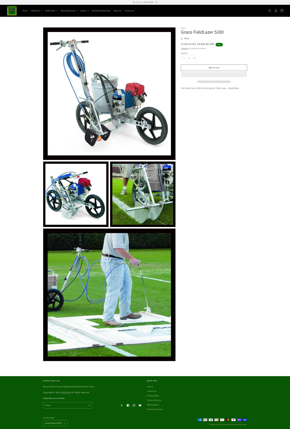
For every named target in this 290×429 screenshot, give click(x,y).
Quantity (184, 53)
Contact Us (152, 391)
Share (186, 38)
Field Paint (65, 392)
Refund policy (153, 404)
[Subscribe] (89, 405)
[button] (214, 75)
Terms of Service (154, 400)
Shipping (184, 48)
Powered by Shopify (240, 424)
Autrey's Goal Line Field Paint (224, 424)
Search (150, 386)
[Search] (270, 11)
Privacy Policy (153, 395)
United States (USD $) (53, 423)
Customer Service (154, 409)
